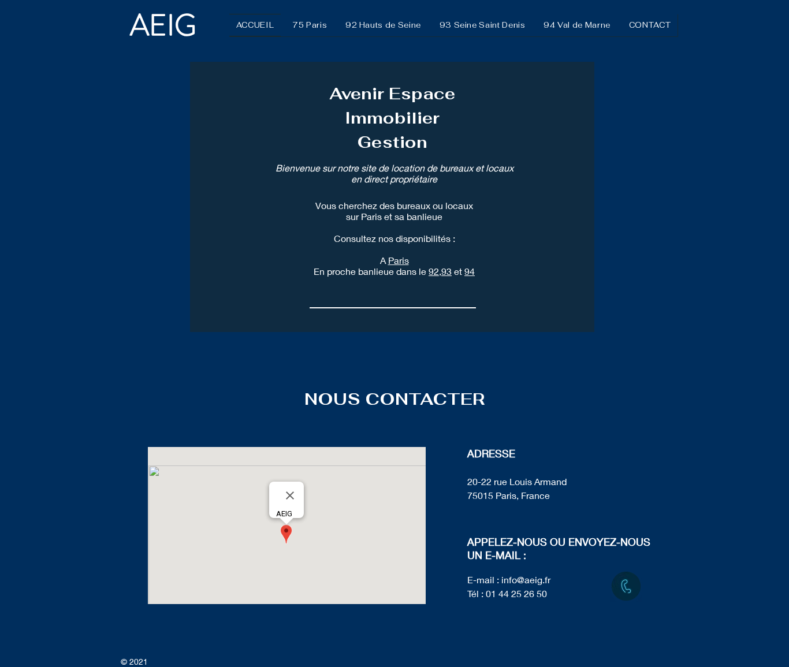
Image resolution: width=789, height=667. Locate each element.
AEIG (166, 25)
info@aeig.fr (525, 579)
